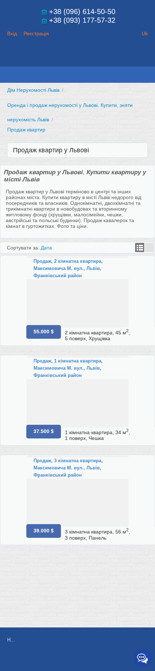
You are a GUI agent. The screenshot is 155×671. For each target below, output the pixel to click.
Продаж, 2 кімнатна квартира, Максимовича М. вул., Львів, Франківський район (68, 268)
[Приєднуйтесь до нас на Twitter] (97, 659)
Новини (10, 640)
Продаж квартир (26, 129)
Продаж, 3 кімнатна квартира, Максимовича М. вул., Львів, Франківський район (68, 468)
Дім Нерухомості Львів (33, 90)
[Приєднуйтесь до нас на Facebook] (80, 659)
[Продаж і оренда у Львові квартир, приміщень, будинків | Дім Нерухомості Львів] (77, 60)
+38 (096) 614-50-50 (82, 11)
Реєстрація (36, 33)
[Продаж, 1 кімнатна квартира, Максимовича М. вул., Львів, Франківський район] (77, 391)
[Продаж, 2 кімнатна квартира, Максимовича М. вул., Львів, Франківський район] (77, 292)
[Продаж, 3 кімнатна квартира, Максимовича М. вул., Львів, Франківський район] (77, 491)
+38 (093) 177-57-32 (82, 20)
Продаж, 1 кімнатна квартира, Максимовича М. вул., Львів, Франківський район (68, 368)
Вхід (12, 33)
